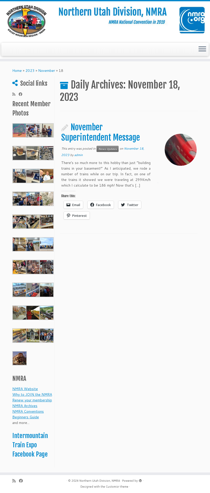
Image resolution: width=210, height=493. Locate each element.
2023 (30, 70)
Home (17, 70)
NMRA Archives (24, 405)
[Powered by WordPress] (140, 479)
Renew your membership (32, 400)
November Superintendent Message (100, 132)
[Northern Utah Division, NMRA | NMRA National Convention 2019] (105, 21)
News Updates (107, 149)
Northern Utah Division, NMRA (99, 481)
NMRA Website (25, 388)
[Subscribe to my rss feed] (15, 94)
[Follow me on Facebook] (22, 94)
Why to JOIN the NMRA (32, 394)
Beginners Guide (25, 417)
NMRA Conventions (28, 411)
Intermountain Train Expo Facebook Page (30, 445)
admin (78, 155)
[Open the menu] (202, 49)
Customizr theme (117, 487)
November (46, 70)
